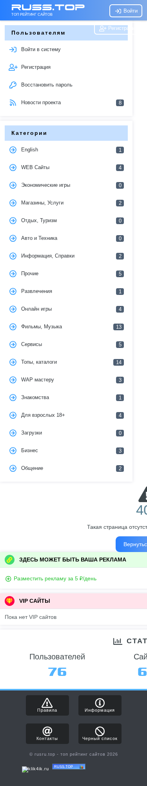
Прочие (70, 274)
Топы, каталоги (70, 362)
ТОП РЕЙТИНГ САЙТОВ (32, 15)
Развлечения (70, 291)
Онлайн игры (70, 309)
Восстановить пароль (46, 85)
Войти (130, 11)
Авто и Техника (70, 238)
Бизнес (70, 450)
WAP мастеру (70, 380)
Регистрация (122, 28)
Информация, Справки (70, 256)
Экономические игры (70, 185)
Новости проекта (70, 102)
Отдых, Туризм (70, 220)
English (70, 150)
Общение (70, 468)
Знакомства (70, 397)
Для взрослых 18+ (70, 415)
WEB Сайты (70, 167)
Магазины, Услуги (70, 203)
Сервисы (70, 344)
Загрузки (70, 433)
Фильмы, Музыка (70, 327)
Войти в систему (40, 49)
